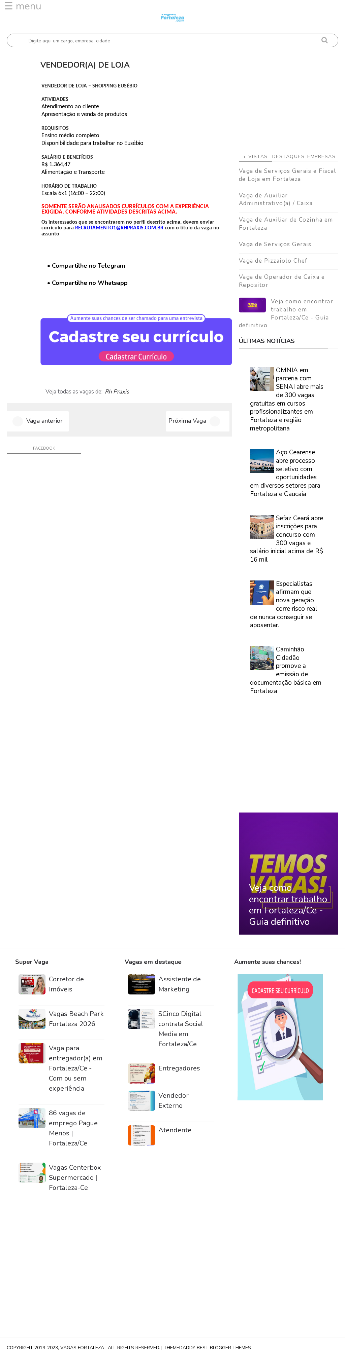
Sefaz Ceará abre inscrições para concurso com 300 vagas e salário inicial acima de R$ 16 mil (286, 539)
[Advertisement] (288, 99)
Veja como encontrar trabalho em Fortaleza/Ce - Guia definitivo (286, 313)
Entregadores (179, 1068)
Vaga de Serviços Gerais (275, 244)
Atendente (174, 1130)
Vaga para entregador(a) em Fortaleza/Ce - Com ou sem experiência (75, 1068)
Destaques (288, 156)
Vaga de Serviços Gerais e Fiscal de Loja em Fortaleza (287, 175)
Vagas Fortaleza (82, 1348)
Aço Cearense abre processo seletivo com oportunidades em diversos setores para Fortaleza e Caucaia (285, 473)
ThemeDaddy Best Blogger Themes (207, 1348)
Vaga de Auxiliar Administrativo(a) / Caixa (276, 200)
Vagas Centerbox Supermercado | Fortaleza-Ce (75, 1177)
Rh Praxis (117, 391)
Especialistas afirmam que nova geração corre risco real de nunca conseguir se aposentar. (283, 604)
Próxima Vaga (187, 421)
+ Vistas (255, 156)
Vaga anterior (44, 421)
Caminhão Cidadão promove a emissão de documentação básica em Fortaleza (285, 670)
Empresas (321, 156)
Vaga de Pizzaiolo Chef (273, 261)
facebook (44, 448)
